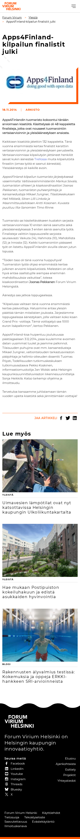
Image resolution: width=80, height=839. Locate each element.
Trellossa (40, 159)
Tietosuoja (11, 817)
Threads (16, 784)
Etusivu (70, 758)
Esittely (70, 769)
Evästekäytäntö (43, 821)
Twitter (68, 418)
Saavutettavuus (15, 821)
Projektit (69, 775)
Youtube (17, 774)
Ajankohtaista (66, 764)
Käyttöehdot (51, 813)
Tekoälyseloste (34, 817)
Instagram (18, 779)
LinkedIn (75, 418)
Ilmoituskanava (15, 826)
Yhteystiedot (66, 780)
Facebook (61, 418)
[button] (73, 6)
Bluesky (16, 789)
